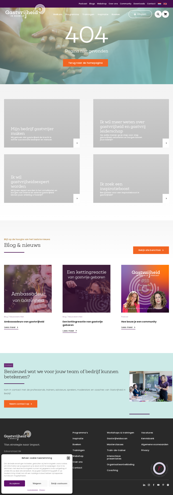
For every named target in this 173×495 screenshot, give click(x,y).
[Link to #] (158, 14)
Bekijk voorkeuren (59, 483)
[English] (165, 3)
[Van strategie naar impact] (22, 444)
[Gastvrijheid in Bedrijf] (25, 5)
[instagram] (149, 485)
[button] (68, 458)
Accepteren (14, 483)
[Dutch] (160, 3)
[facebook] (154, 485)
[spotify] (168, 485)
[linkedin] (144, 485)
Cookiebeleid (32, 490)
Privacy (42, 490)
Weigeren (37, 483)
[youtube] (158, 485)
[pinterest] (163, 485)
